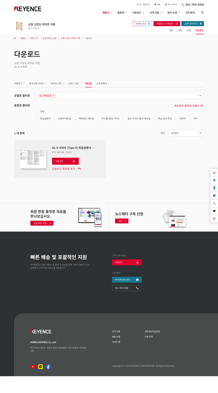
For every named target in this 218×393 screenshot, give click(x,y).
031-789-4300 (195, 4)
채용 (158, 4)
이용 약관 (149, 336)
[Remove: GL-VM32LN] (53, 95)
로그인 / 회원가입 (142, 4)
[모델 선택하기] (120, 95)
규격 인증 (116, 331)
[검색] (202, 12)
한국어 (175, 133)
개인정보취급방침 (152, 331)
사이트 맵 (116, 341)
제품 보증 (116, 336)
